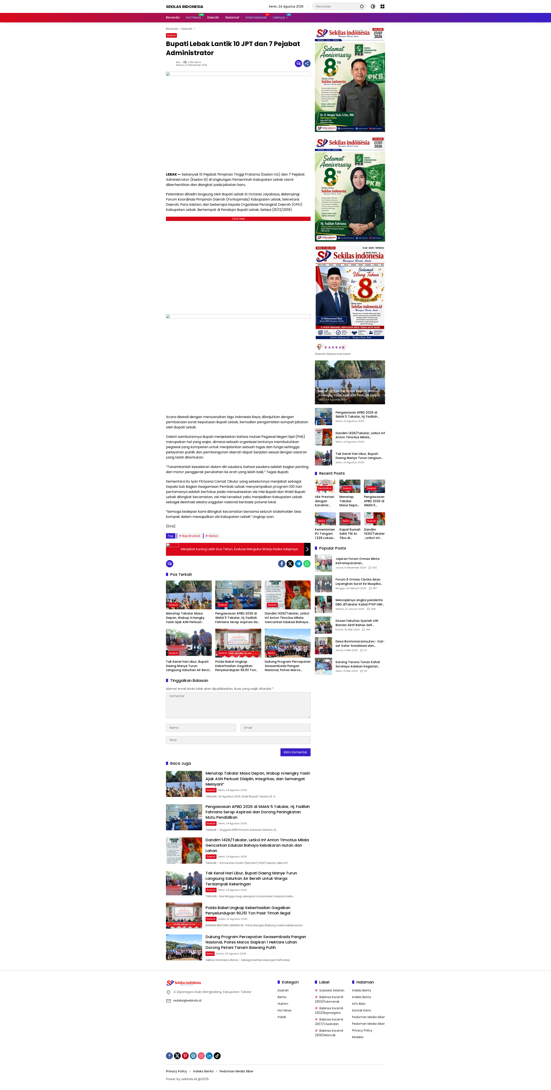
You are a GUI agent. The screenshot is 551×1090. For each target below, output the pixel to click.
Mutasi (213, 536)
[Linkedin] (209, 1055)
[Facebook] (281, 563)
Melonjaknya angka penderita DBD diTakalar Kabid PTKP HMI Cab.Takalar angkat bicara (359, 602)
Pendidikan (325, 488)
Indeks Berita (361, 990)
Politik (282, 1017)
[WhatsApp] (307, 563)
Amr (178, 62)
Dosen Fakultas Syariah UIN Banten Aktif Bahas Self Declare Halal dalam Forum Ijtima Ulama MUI (357, 623)
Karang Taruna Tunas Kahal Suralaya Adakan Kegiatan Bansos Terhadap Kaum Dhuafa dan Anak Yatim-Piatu (359, 664)
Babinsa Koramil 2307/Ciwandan (329, 1021)
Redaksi (357, 1037)
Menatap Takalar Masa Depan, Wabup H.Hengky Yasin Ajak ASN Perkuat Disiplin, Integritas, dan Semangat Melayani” (185, 617)
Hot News (284, 1010)
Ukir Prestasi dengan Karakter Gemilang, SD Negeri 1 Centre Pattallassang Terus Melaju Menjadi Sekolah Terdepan (325, 501)
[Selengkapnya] (350, 347)
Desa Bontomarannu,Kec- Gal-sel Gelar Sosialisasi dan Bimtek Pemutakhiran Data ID (360, 643)
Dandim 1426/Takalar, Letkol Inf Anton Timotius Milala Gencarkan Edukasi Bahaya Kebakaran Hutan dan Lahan (287, 617)
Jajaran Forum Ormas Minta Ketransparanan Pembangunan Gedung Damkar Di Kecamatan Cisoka (359, 561)
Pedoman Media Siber (368, 1017)
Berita (271, 653)
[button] (362, 6)
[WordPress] (193, 1055)
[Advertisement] (238, 266)
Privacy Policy (362, 1030)
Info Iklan (358, 1004)
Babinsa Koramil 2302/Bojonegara (329, 1010)
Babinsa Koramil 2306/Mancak (329, 1032)
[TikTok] (217, 1055)
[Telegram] (298, 563)
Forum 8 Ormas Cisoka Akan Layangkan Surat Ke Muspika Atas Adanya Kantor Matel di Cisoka (358, 581)
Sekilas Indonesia (184, 6)
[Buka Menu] (382, 6)
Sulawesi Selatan (331, 990)
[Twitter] (290, 563)
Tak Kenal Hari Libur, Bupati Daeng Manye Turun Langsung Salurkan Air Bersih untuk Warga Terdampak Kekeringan (188, 666)
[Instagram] (201, 1055)
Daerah (171, 35)
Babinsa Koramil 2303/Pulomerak (329, 999)
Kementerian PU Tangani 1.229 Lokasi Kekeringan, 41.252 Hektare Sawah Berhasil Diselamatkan (325, 534)
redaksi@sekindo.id (187, 1000)
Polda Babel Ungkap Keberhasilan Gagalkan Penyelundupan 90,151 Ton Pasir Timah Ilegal (235, 666)
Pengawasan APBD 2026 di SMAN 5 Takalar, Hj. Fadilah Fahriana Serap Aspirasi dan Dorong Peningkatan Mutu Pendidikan (237, 617)
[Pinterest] (185, 1055)
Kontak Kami (361, 1010)
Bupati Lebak (191, 536)
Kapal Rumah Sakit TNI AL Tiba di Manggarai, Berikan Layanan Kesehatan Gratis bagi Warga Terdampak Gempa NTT (350, 534)
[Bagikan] (307, 63)
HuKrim (283, 1004)
